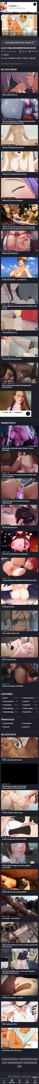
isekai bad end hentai (15, 1063)
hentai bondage (10, 712)
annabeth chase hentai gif (10, 1059)
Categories (12, 1082)
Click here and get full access (18, 42)
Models (27, 1082)
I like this (24, 51)
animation (12, 58)
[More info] (36, 91)
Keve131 (25, 58)
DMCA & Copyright (14, 1076)
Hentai (6, 55)
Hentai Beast (10, 705)
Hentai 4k (6, 727)
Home (4, 1082)
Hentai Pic (26, 727)
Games (35, 1082)
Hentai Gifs (30, 705)
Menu (34, 1077)
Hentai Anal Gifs (10, 701)
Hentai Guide (27, 723)
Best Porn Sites (8, 723)
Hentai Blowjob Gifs (10, 708)
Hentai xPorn (30, 712)
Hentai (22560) (8, 12)
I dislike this (34, 51)
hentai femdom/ (30, 698)
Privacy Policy (26, 1076)
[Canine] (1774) (22, 12)
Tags (19, 1082)
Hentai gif (30, 701)
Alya (5, 58)
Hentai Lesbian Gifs (30, 708)
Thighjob (32, 58)
